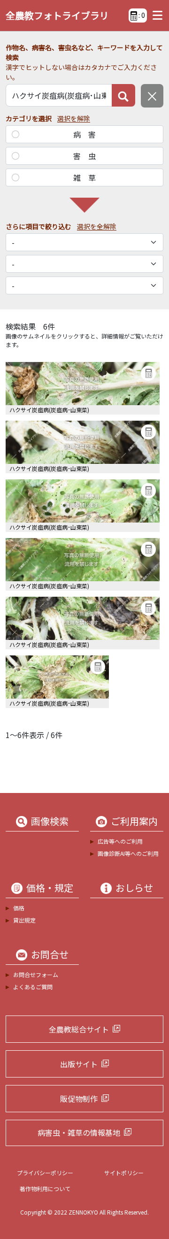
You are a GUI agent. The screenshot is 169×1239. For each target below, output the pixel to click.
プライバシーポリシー (45, 1173)
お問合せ (50, 954)
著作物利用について (45, 1189)
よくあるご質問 (33, 987)
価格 (18, 908)
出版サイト (79, 1064)
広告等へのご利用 (120, 841)
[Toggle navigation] (155, 15)
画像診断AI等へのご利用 (128, 853)
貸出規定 (24, 920)
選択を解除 (73, 118)
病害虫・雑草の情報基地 (79, 1132)
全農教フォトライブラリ (57, 15)
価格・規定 (49, 887)
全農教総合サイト (79, 1029)
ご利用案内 (134, 821)
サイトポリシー (124, 1173)
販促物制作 (79, 1098)
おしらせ (134, 887)
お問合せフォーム (35, 974)
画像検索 (50, 821)
